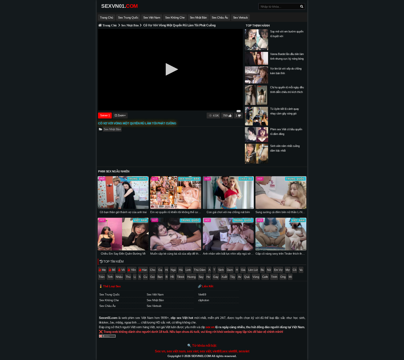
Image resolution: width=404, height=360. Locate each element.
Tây (232, 276)
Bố (113, 269)
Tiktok (180, 276)
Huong (191, 276)
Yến (133, 269)
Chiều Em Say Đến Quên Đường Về (123, 253)
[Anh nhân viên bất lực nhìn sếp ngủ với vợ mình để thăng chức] (228, 249)
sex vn (210, 327)
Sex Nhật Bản (198, 17)
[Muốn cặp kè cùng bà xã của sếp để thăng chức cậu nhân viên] (175, 249)
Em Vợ (278, 269)
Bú (262, 269)
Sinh (221, 269)
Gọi (152, 276)
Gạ (160, 269)
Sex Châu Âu (220, 17)
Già (243, 269)
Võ (123, 269)
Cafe (265, 276)
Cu (145, 276)
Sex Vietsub (240, 17)
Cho (152, 269)
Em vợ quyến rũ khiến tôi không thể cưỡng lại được (182, 212)
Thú (128, 276)
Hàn (144, 269)
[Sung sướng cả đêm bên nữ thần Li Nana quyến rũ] (280, 208)
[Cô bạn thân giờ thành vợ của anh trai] (123, 208)
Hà (180, 269)
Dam (230, 269)
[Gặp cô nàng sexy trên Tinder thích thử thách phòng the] (280, 249)
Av (239, 276)
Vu (301, 269)
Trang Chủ (109, 25)
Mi (290, 276)
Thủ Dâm (200, 269)
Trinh (274, 276)
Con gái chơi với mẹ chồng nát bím (228, 212)
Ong (283, 276)
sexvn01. (119, 6)
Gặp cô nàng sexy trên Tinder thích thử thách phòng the (289, 253)
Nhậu (119, 276)
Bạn (160, 276)
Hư (208, 276)
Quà (247, 276)
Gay (215, 276)
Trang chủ (106, 17)
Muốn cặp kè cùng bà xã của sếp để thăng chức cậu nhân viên (189, 253)
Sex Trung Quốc (128, 17)
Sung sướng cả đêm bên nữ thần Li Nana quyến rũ (287, 212)
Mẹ (104, 269)
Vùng (255, 276)
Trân (101, 276)
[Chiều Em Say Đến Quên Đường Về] (123, 249)
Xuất (224, 276)
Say (201, 276)
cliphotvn (203, 300)
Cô (294, 269)
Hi (166, 269)
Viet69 (202, 294)
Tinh (110, 276)
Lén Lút (253, 269)
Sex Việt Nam (151, 17)
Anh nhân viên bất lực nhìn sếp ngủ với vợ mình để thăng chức (241, 253)
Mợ (288, 269)
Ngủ (173, 269)
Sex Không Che (175, 17)
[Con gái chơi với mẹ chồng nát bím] (228, 208)
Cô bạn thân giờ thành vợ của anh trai (123, 212)
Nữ (269, 269)
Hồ (172, 276)
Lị (135, 276)
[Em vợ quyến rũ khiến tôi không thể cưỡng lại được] (175, 208)
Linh (188, 269)
